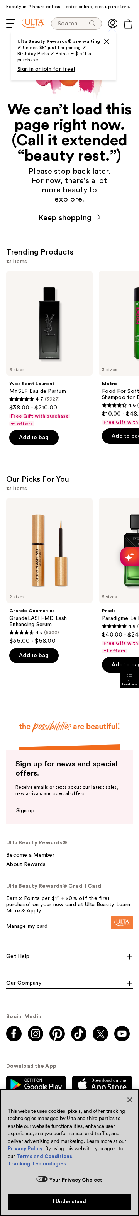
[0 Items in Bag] (128, 24)
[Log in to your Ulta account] (112, 23)
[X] (106, 41)
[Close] (129, 1099)
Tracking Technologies (37, 1163)
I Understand (69, 1201)
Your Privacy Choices (76, 1179)
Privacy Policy (25, 1148)
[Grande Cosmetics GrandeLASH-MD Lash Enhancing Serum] (49, 571)
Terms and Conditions (44, 1156)
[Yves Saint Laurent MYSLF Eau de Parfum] (49, 349)
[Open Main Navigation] (10, 23)
